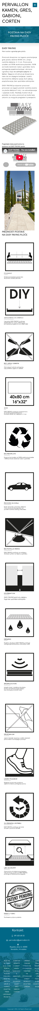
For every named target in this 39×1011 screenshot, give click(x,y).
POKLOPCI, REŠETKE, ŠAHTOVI (7, 979)
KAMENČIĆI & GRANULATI (16, 973)
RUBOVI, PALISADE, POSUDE (7, 971)
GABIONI (16, 989)
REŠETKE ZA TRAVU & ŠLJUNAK (7, 963)
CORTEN (17, 992)
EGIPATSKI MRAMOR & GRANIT (16, 963)
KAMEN (16, 968)
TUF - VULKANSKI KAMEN (16, 981)
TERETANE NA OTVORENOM (27, 973)
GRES (16, 986)
